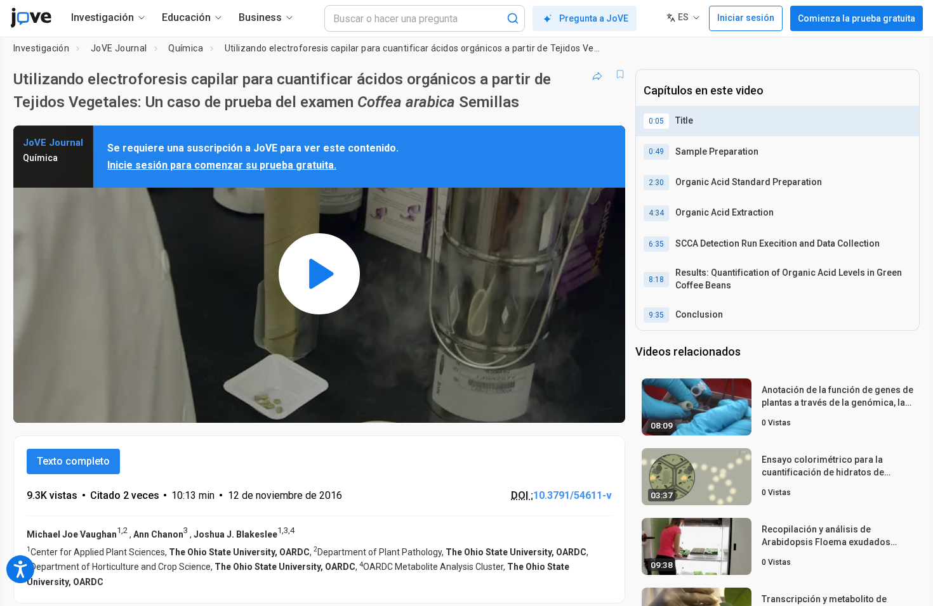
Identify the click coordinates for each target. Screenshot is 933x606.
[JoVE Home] (30, 18)
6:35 (656, 244)
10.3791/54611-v (572, 495)
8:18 (656, 279)
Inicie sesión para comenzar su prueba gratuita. (221, 165)
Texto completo (73, 461)
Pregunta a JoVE (593, 18)
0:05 (656, 121)
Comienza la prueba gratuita (856, 18)
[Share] (597, 74)
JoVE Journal (119, 48)
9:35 (656, 315)
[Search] (512, 18)
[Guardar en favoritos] (620, 74)
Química (185, 48)
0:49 (656, 151)
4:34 (656, 213)
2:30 (656, 182)
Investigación (41, 48)
